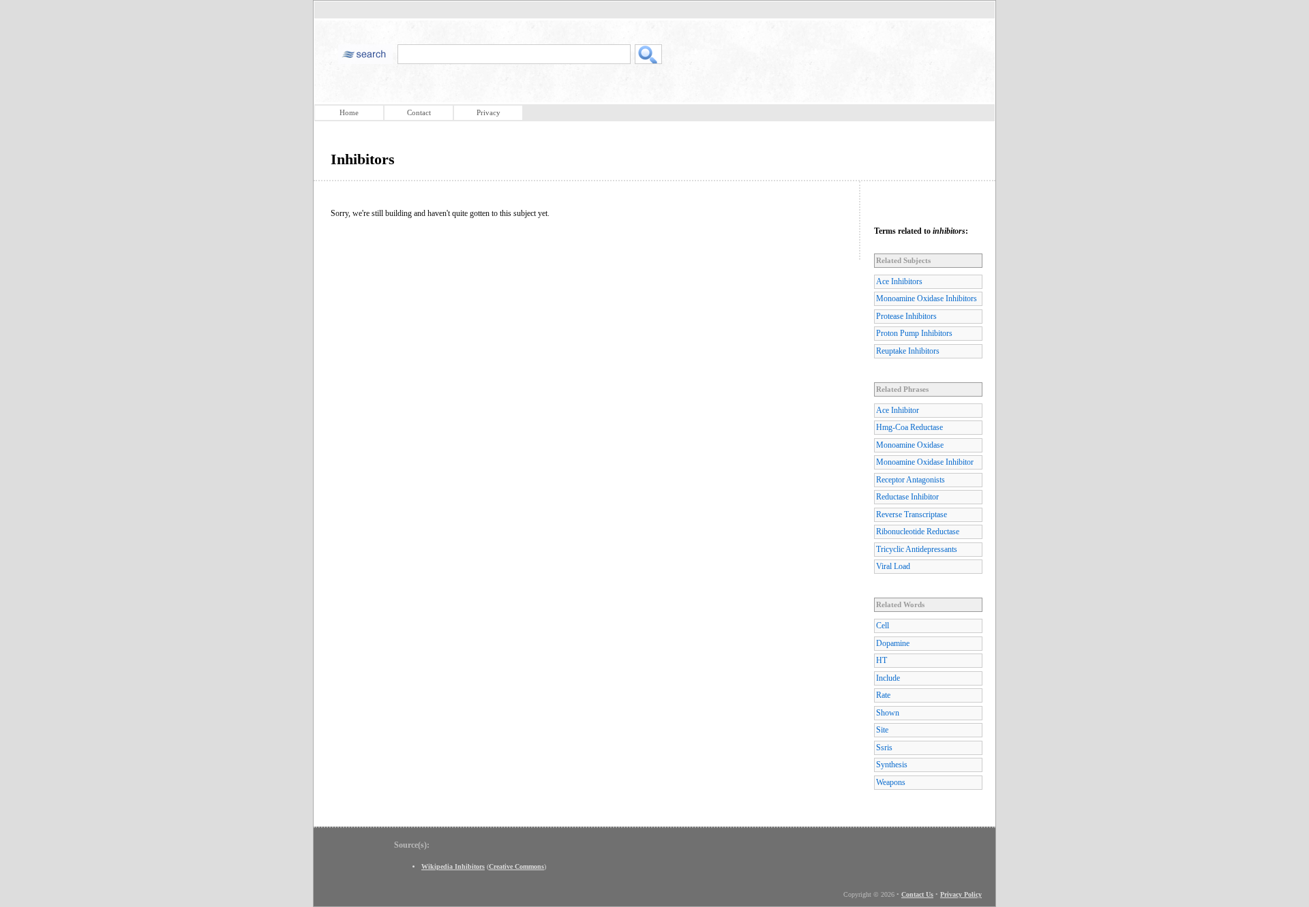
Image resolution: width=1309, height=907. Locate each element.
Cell (882, 625)
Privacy (488, 112)
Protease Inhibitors (906, 316)
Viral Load (893, 566)
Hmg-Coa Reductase (909, 427)
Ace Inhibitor (897, 410)
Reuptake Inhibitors (907, 351)
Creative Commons (516, 866)
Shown (887, 713)
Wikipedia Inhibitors (453, 866)
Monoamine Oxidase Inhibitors (926, 298)
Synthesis (891, 764)
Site (882, 730)
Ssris (884, 747)
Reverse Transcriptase (911, 514)
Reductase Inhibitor (907, 497)
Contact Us (917, 894)
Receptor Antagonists (910, 480)
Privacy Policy (961, 894)
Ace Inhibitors (899, 281)
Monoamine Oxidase (910, 445)
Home (349, 112)
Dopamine (892, 643)
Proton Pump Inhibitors (914, 333)
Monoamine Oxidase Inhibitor (925, 462)
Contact (419, 112)
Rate (883, 695)
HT (881, 660)
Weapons (890, 782)
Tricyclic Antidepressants (916, 549)
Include (888, 678)
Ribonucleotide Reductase (917, 531)
